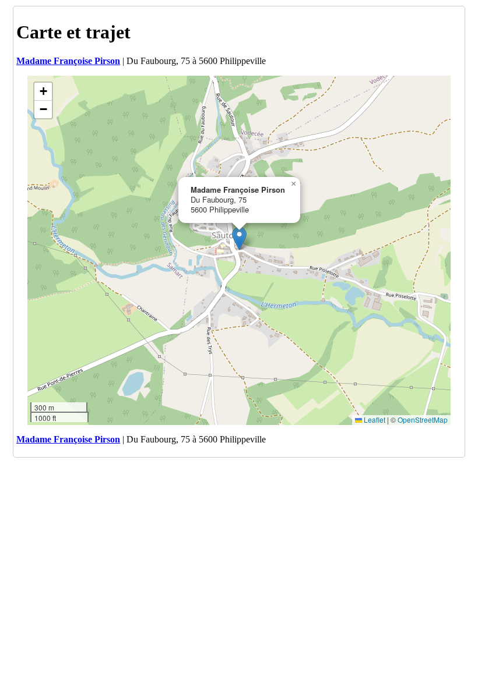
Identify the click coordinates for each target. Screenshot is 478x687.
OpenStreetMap (423, 419)
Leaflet (373, 419)
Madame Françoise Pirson (68, 61)
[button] (239, 238)
